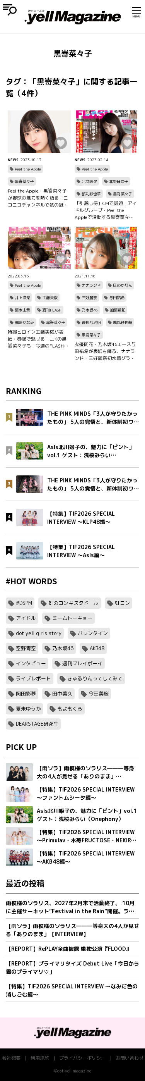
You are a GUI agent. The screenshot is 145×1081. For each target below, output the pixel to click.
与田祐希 (117, 297)
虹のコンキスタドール (73, 602)
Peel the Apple (28, 169)
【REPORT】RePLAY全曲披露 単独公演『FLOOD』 (68, 948)
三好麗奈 (89, 297)
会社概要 (11, 1058)
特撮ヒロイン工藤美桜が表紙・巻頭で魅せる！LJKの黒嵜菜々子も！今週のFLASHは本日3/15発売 (38, 339)
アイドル (26, 618)
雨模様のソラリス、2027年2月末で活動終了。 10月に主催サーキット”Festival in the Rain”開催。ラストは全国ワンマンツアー (70, 907)
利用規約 (40, 1058)
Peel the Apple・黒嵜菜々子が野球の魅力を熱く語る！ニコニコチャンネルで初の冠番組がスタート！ (38, 198)
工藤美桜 (50, 297)
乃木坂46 (90, 310)
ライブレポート (33, 678)
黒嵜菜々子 (24, 181)
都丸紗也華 (91, 193)
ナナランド (91, 285)
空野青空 (26, 648)
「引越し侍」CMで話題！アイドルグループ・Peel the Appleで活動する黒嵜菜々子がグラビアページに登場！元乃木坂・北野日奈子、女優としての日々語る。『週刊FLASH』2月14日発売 (106, 210)
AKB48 (97, 648)
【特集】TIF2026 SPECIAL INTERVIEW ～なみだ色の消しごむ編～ (72, 990)
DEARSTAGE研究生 (37, 723)
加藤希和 (117, 310)
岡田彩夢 (26, 693)
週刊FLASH (51, 310)
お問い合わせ (129, 1058)
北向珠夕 (89, 181)
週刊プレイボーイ (82, 663)
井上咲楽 (22, 297)
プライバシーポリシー (82, 1058)
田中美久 (62, 693)
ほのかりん (122, 285)
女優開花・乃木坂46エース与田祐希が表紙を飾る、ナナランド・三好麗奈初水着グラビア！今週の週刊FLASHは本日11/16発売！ (105, 351)
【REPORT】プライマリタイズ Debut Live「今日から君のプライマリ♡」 (72, 967)
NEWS (13, 159)
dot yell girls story (38, 633)
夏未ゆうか (28, 708)
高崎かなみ (24, 322)
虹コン (122, 602)
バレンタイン (93, 633)
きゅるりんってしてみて (95, 678)
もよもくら (69, 708)
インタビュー (31, 663)
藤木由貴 (22, 310)
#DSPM (24, 602)
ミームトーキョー (72, 618)
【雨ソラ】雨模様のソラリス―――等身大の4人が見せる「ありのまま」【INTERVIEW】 (72, 930)
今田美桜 (99, 693)
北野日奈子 (118, 181)
